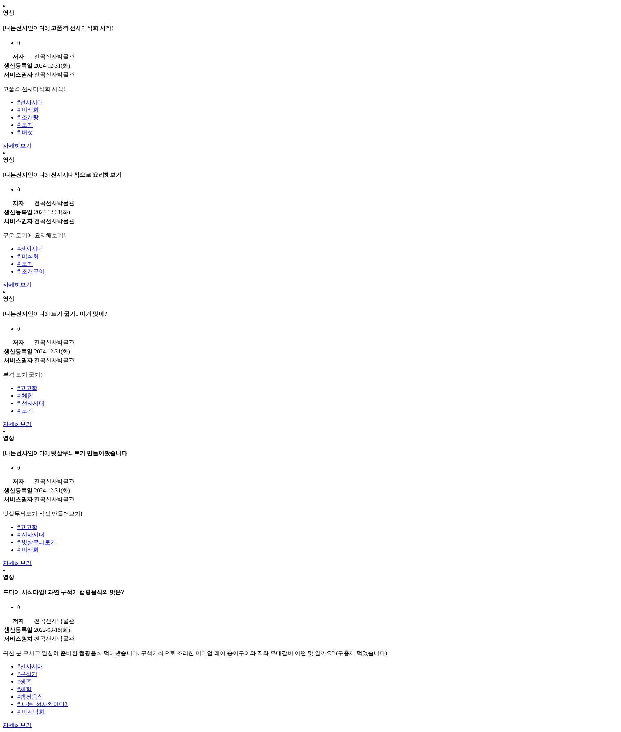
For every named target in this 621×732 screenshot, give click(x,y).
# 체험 (25, 396)
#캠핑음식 (30, 697)
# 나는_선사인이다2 (42, 704)
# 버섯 (25, 132)
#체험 (24, 689)
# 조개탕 (28, 117)
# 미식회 (28, 110)
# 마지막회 (31, 712)
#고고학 (27, 388)
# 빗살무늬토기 (36, 542)
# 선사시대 (31, 403)
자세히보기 (17, 146)
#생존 (24, 681)
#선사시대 (30, 102)
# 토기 (25, 125)
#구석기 (27, 674)
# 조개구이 (31, 271)
